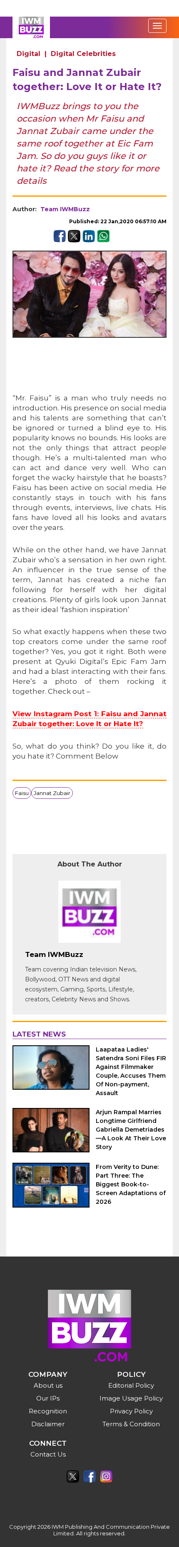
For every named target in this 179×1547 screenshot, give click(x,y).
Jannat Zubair (52, 793)
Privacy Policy (131, 1411)
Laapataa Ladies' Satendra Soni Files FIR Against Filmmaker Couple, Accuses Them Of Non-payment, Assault (131, 1071)
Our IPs (48, 1398)
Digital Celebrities (83, 54)
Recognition (48, 1411)
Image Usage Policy (131, 1398)
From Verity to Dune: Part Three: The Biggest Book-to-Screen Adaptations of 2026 (131, 1184)
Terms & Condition (131, 1424)
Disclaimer (48, 1424)
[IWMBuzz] (31, 27)
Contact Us (48, 1454)
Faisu (22, 793)
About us (48, 1385)
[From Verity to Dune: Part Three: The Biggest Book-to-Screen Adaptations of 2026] (51, 1185)
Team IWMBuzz (65, 209)
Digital (28, 54)
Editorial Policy (131, 1385)
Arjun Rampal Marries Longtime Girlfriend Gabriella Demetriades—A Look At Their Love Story (131, 1129)
